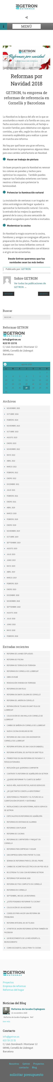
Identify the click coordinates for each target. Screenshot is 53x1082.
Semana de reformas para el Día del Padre (25, 861)
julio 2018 (11, 618)
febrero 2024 (12, 420)
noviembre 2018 (13, 601)
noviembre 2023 (13, 426)
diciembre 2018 (13, 595)
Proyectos (8, 982)
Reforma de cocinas (15, 833)
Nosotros (14, 1063)
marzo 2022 (11, 466)
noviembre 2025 (13, 408)
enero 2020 (11, 525)
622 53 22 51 (9, 1040)
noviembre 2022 (13, 449)
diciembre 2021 (13, 484)
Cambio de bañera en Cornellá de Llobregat (26, 725)
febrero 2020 (12, 519)
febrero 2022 (12, 472)
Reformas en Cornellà (17, 890)
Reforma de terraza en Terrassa (21, 665)
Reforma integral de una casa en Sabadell (25, 746)
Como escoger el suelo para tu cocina (24, 948)
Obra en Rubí (12, 677)
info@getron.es (11, 1036)
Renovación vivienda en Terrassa (21, 683)
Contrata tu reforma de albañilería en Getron (27, 773)
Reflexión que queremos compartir (22, 768)
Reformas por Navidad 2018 (18, 878)
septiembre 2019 (13, 542)
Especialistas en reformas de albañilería (24, 816)
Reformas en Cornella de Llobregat (23, 671)
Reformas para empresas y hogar (21, 849)
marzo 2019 (11, 577)
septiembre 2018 (13, 607)
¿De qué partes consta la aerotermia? (23, 791)
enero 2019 (11, 589)
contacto (24, 1067)
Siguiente (44, 294)
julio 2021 (11, 490)
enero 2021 (11, 502)
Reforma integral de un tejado (20, 923)
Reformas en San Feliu (16, 689)
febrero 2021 (12, 496)
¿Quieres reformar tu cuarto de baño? (24, 779)
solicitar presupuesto (26, 1074)
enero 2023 (11, 443)
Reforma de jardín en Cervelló (20, 700)
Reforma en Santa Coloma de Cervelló (24, 694)
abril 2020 (11, 507)
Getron (26, 1063)
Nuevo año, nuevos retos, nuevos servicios (26, 785)
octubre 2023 (12, 431)
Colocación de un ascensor (19, 907)
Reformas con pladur (16, 828)
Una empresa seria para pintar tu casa (23, 855)
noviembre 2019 (13, 531)
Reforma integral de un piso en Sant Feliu (25, 752)
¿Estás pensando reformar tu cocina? (23, 901)
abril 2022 (11, 461)
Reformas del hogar (13, 989)
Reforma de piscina (15, 659)
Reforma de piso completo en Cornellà (24, 884)
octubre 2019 (12, 537)
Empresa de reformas (14, 986)
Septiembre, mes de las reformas (21, 896)
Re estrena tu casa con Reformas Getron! (25, 872)
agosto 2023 (12, 437)
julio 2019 (11, 554)
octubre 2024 (12, 414)
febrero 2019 (12, 583)
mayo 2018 (11, 630)
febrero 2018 (12, 636)
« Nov (5, 364)
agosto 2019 (12, 548)
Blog (34, 1067)
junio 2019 (11, 560)
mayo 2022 (11, 455)
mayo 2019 (11, 566)
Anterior (9, 294)
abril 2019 (11, 572)
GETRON (26, 269)
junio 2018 (11, 624)
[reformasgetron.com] (26, 8)
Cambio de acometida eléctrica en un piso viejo (27, 866)
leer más (6, 1021)
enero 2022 (11, 478)
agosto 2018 (12, 613)
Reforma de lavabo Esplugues (20, 653)
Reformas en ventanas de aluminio (22, 822)
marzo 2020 (11, 513)
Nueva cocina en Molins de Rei (20, 731)
